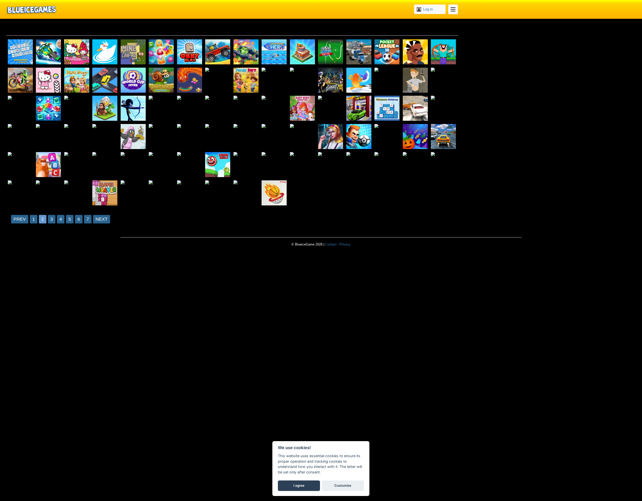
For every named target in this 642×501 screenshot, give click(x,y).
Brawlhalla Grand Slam (105, 165)
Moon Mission (246, 108)
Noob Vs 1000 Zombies (443, 52)
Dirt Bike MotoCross (20, 80)
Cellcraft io (48, 193)
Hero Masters (20, 108)
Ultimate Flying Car (77, 137)
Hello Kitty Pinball (48, 80)
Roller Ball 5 (218, 165)
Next (102, 219)
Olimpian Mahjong (387, 108)
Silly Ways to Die (387, 80)
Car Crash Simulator (415, 108)
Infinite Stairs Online (161, 108)
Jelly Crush (161, 52)
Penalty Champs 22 (190, 108)
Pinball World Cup (331, 52)
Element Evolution (105, 108)
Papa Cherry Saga (161, 137)
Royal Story (77, 80)
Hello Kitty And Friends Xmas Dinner (77, 52)
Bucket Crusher (331, 108)
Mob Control (77, 165)
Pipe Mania (133, 193)
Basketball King (133, 165)
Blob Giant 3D (359, 80)
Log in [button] (428, 9)
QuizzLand (218, 137)
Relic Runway (190, 193)
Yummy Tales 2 (302, 137)
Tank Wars (274, 165)
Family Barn (246, 80)
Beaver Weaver (105, 193)
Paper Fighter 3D (302, 165)
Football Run (77, 108)
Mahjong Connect (20, 52)
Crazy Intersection (105, 80)
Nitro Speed (20, 193)
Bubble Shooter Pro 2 (246, 193)
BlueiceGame (31, 9)
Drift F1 (246, 165)
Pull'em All (161, 193)
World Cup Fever (133, 80)
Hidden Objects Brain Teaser (331, 137)
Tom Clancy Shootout (331, 80)
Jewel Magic (48, 108)
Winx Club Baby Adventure (302, 108)
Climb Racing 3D (218, 52)
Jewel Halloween (415, 137)
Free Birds (20, 165)
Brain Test (415, 52)
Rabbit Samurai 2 (274, 108)
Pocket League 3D (387, 52)
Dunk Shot (274, 193)
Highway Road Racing (443, 137)
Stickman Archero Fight (218, 80)
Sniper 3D (443, 80)
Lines (190, 165)
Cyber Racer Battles (48, 52)
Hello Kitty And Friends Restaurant (77, 193)
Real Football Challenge (415, 165)
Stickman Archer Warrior (133, 108)
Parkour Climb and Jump (161, 165)
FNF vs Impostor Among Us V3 (274, 80)
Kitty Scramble (48, 165)
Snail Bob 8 (161, 80)
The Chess (218, 108)
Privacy (345, 244)
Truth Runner (218, 193)
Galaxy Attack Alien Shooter (443, 165)
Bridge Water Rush (359, 165)
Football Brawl (359, 137)
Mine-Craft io (133, 52)
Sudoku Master (190, 137)
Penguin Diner (133, 137)
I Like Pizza (48, 137)
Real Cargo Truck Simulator (359, 52)
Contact (331, 244)
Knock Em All (387, 165)
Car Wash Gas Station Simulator (359, 108)
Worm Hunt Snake (190, 80)
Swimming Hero (274, 52)
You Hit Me (20, 137)
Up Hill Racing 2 (331, 165)
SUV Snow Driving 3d (274, 137)
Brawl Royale (443, 108)
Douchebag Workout (415, 80)
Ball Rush (387, 137)
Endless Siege (246, 52)
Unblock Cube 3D (302, 80)
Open (453, 9)
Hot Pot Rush (105, 137)
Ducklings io (105, 52)
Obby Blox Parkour (190, 52)
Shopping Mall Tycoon (302, 52)
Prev (20, 219)
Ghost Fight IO (246, 137)
